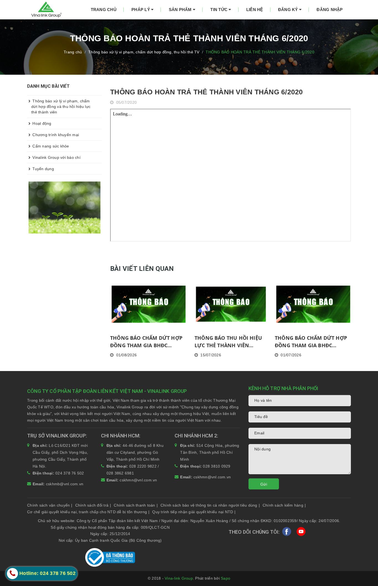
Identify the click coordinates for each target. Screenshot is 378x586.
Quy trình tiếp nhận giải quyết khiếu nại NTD (193, 512)
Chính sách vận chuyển (50, 505)
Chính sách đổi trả (93, 505)
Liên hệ (254, 9)
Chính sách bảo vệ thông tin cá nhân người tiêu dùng (210, 505)
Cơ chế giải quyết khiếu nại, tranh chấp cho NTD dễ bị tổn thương (88, 512)
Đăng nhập (330, 9)
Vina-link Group (179, 578)
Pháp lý (141, 9)
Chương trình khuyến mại (55, 135)
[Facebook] (286, 532)
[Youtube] (301, 532)
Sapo (225, 578)
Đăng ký (288, 9)
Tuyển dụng (42, 169)
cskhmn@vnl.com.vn (138, 480)
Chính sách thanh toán (136, 505)
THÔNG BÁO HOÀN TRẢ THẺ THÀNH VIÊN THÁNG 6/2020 (206, 92)
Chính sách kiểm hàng (284, 505)
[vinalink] (64, 207)
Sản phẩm (181, 9)
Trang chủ (103, 9)
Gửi (263, 484)
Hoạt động (41, 123)
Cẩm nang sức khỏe (50, 146)
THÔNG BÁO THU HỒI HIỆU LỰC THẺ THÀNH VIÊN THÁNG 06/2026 (228, 342)
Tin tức (219, 9)
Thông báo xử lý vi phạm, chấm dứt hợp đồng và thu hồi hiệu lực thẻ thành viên (60, 106)
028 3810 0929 (216, 466)
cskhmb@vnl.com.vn (64, 484)
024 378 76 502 (69, 473)
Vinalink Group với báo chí (56, 157)
